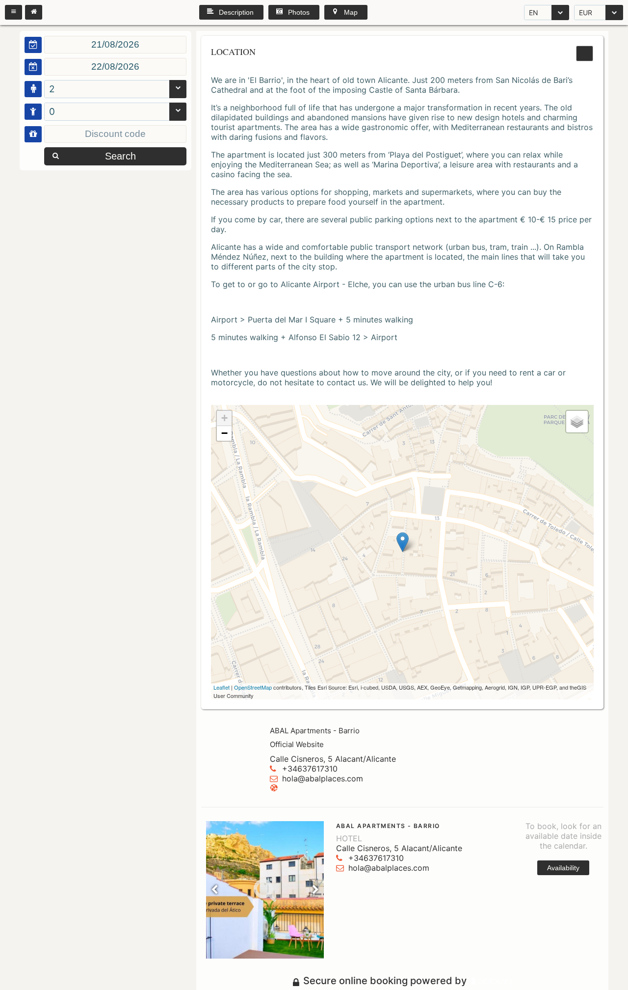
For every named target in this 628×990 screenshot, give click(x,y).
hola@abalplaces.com (322, 778)
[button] (13, 12)
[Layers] (577, 421)
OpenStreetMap (253, 687)
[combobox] (546, 12)
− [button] (224, 433)
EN (533, 12)
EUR (585, 12)
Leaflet (221, 687)
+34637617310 (310, 769)
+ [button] (224, 418)
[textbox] (115, 45)
